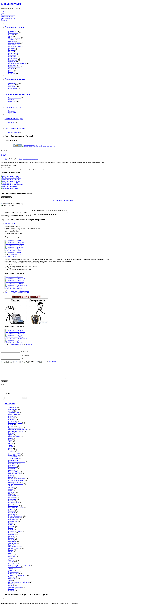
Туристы (11, 562)
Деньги (10, 441)
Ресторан (11, 534)
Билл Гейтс (11, 418)
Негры (10, 51)
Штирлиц (11, 585)
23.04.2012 (8, 292)
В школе (11, 34)
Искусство (11, 468)
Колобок (11, 475)
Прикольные (12, 112)
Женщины (11, 451)
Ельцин (10, 450)
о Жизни (11, 509)
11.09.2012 (8, 223)
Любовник (11, 487)
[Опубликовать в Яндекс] (9, 188)
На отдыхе (11, 48)
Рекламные (11, 533)
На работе (11, 50)
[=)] (2, 362)
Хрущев (10, 570)
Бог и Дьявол (12, 421)
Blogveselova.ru (11, 3)
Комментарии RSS (70, 200)
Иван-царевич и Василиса (16, 462)
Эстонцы (11, 589)
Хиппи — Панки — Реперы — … (19, 565)
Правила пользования (8, 15)
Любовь (10, 489)
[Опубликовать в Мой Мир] (10, 183)
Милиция (11, 492)
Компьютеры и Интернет (16, 479)
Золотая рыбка (13, 458)
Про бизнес (12, 56)
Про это (10, 70)
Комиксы (11, 85)
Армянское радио (14, 412)
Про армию (12, 55)
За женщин (11, 111)
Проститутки (12, 521)
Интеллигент (12, 467)
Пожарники (12, 512)
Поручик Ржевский (14, 517)
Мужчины (11, 497)
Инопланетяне (13, 463)
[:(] (8, 362)
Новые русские (24, 291)
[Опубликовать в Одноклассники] (12, 184)
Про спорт (11, 68)
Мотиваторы (12, 86)
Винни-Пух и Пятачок (15, 431)
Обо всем (11, 99)
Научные (11, 501)
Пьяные (10, 72)
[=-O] (21, 362)
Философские (12, 563)
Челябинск (11, 577)
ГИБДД (22, 254)
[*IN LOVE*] (31, 362)
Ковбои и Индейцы (14, 473)
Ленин (10, 485)
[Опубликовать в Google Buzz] (11, 178)
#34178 (14, 223)
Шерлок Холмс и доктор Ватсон (18, 582)
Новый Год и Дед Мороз (16, 507)
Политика (11, 514)
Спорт (10, 551)
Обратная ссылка (57, 200)
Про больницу (13, 58)
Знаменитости (12, 457)
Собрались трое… (14, 548)
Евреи (10, 448)
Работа (10, 528)
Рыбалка (11, 538)
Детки (10, 36)
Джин (10, 445)
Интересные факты (14, 98)
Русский (11, 536)
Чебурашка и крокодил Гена (17, 575)
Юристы (11, 590)
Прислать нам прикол (8, 18)
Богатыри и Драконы (15, 423)
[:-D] (17, 362)
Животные (11, 39)
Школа (10, 584)
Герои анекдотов (13, 132)
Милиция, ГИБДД (14, 43)
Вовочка (11, 433)
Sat (6, 159)
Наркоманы (12, 499)
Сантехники (12, 541)
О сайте (3, 13)
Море (10, 494)
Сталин (10, 555)
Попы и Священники (15, 516)
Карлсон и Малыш (14, 472)
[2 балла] (9, 204)
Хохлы (10, 568)
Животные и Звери (32, 159)
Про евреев (12, 61)
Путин (10, 524)
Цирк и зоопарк (13, 572)
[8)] (5, 362)
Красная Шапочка (14, 482)
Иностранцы (12, 465)
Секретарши (12, 543)
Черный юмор (12, 578)
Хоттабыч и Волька (14, 567)
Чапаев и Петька (13, 573)
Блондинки (12, 419)
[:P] (14, 362)
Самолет (11, 540)
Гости (10, 440)
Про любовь (12, 65)
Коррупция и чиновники (16, 480)
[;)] (11, 362)
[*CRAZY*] (44, 362)
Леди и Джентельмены (15, 484)
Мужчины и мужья (14, 46)
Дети (10, 443)
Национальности (13, 502)
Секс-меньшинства (14, 546)
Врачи (10, 434)
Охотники (11, 511)
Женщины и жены (14, 38)
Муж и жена (12, 45)
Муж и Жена (12, 495)
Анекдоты (22, 159)
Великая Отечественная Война (18, 429)
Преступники (12, 519)
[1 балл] (3, 204)
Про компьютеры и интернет (17, 63)
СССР (10, 553)
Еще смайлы (52, 361)
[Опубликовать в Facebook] (10, 176)
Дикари (10, 446)
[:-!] (25, 362)
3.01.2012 (8, 256)
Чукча (10, 580)
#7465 (14, 256)
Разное (10, 529)
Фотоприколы (12, 88)
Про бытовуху (12, 60)
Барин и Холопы (13, 414)
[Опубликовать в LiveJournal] (10, 181)
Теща (10, 558)
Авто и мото (12, 407)
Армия (10, 411)
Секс (9, 545)
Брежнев (11, 426)
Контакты (4, 20)
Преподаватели (13, 53)
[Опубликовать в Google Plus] (10, 179)
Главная (3, 11)
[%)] (38, 362)
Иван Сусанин (13, 460)
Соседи (10, 550)
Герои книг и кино (14, 436)
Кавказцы (11, 41)
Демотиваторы (13, 83)
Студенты (11, 73)
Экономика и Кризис (15, 587)
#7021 (3, 155)
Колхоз (10, 477)
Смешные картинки (17, 344)
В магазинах (12, 31)
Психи (10, 523)
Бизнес (10, 416)
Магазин (11, 490)
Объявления (12, 101)
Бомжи (10, 424)
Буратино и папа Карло (15, 428)
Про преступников (14, 67)
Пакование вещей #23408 (21, 292)
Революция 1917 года (15, 531)
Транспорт (11, 560)
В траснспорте (13, 33)
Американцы (12, 409)
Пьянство (11, 526)
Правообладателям (7, 16)
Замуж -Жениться (14, 455)
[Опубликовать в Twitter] (9, 186)
